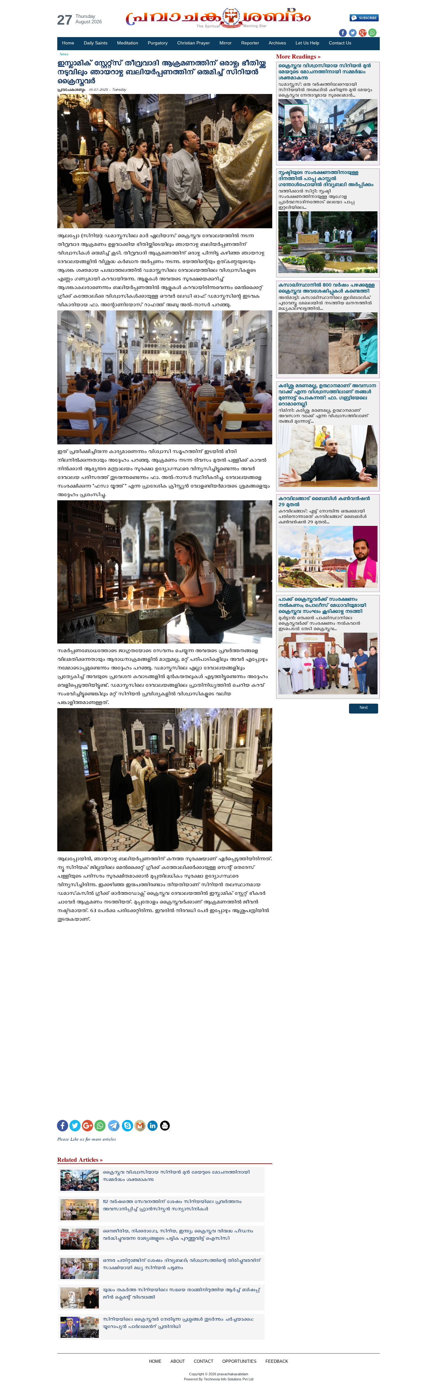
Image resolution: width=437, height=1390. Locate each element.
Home (68, 42)
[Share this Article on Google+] (87, 1126)
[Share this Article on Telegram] (113, 1126)
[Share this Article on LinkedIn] (152, 1126)
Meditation (127, 42)
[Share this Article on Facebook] (62, 1126)
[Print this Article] (165, 1126)
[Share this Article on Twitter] (75, 1126)
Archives (277, 42)
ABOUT (178, 1361)
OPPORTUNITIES (239, 1361)
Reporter (250, 42)
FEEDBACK (277, 1361)
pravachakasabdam (232, 1374)
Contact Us (340, 42)
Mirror (225, 42)
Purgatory (158, 42)
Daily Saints (95, 42)
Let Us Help (307, 42)
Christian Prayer (193, 42)
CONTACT (203, 1361)
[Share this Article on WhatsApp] (100, 1126)
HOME (155, 1361)
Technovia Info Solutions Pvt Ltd (228, 1379)
